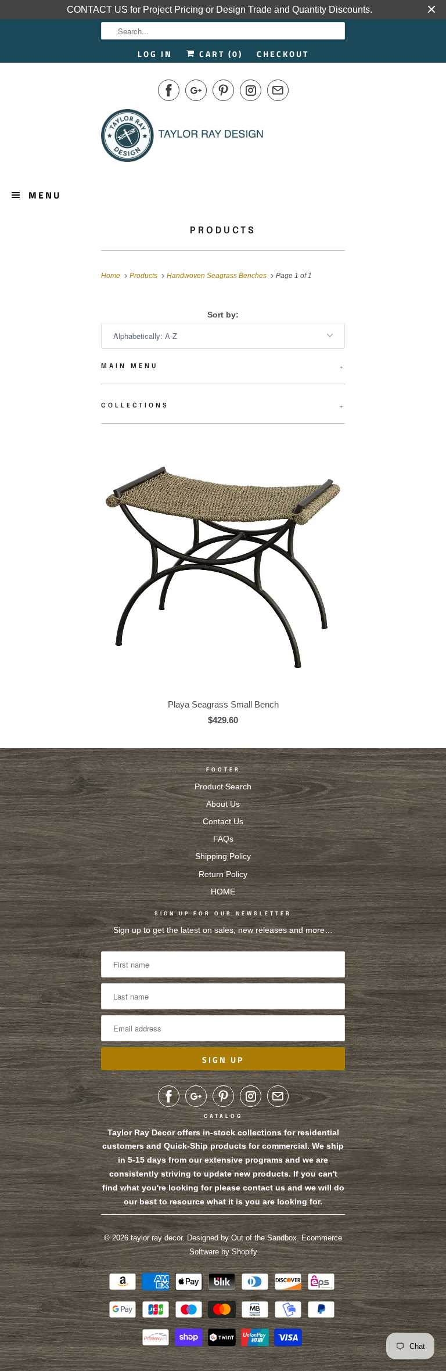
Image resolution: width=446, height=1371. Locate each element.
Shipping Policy (223, 856)
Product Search (223, 786)
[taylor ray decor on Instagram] (250, 90)
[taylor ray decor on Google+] (196, 90)
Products (223, 231)
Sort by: (223, 314)
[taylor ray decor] (182, 139)
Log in (155, 54)
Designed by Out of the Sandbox (242, 1237)
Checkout (283, 54)
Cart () (219, 54)
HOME (223, 891)
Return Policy (223, 874)
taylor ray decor (156, 1237)
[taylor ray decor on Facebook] (168, 90)
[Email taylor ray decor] (278, 90)
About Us (223, 804)
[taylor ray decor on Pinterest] (223, 90)
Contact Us (223, 821)
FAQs (223, 838)
